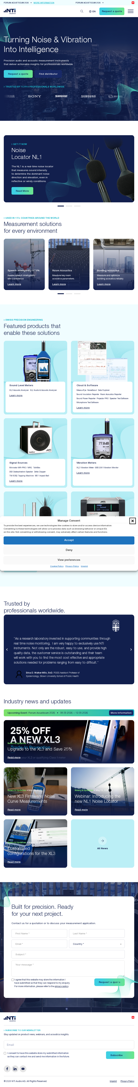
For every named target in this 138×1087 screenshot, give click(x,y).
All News (102, 848)
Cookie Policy (57, 566)
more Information (44, 3)
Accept (69, 540)
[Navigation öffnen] (130, 11)
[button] (132, 521)
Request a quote (18, 74)
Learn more (14, 284)
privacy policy (61, 986)
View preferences (69, 560)
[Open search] (82, 11)
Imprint (84, 566)
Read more (14, 757)
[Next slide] (131, 649)
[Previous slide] (7, 649)
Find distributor (48, 74)
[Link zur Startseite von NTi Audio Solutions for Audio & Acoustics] (10, 11)
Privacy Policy (72, 566)
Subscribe (116, 1055)
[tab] (61, 293)
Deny (69, 550)
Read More (22, 191)
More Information (121, 713)
